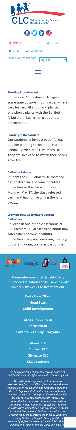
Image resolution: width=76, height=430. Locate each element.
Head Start (38, 302)
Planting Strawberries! (23, 92)
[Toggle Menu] (38, 72)
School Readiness (38, 319)
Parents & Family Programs (38, 332)
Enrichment (38, 326)
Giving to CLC (38, 355)
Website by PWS (59, 375)
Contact (36, 50)
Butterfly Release (19, 172)
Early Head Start (38, 296)
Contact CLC (38, 349)
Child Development (38, 308)
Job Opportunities (26, 43)
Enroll (56, 43)
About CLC (38, 343)
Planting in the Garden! (23, 135)
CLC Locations (38, 361)
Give (16, 50)
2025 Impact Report (22, 58)
